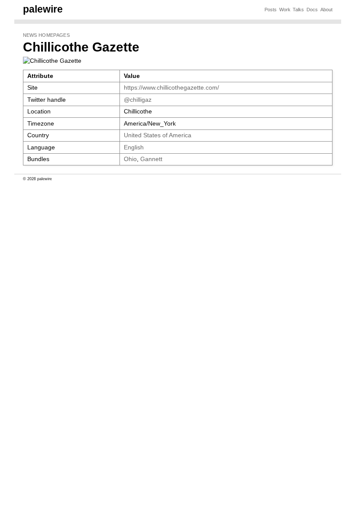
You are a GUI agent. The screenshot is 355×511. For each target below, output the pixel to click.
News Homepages (46, 35)
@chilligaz (138, 100)
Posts (271, 9)
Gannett (151, 159)
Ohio (130, 159)
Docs (312, 9)
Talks (298, 9)
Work (284, 9)
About (326, 9)
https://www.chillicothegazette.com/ (171, 87)
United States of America (157, 135)
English (134, 147)
